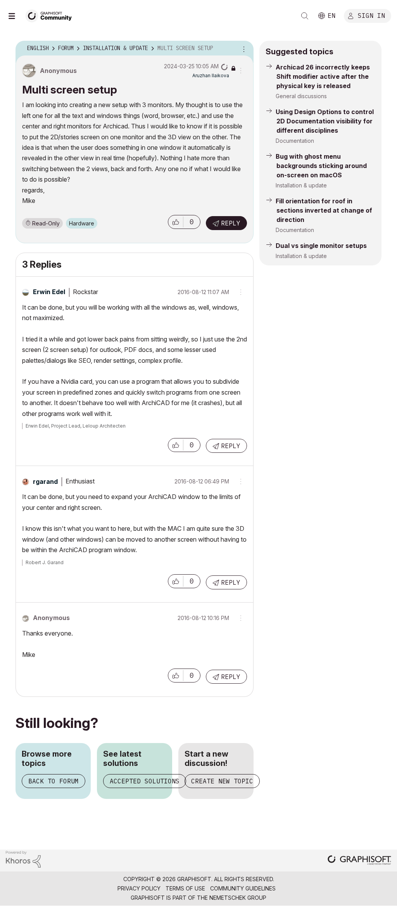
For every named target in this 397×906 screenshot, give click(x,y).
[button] (175, 222)
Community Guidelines (243, 888)
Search (305, 16)
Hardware (81, 223)
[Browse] (15, 16)
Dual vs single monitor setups (321, 245)
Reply (230, 223)
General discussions (301, 96)
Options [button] (243, 48)
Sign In (371, 15)
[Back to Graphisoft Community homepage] (51, 15)
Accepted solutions (145, 781)
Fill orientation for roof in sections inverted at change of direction (324, 210)
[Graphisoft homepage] (359, 860)
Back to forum (53, 781)
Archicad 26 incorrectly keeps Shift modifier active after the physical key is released (323, 76)
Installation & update (301, 185)
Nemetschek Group (237, 897)
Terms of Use (185, 888)
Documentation (295, 140)
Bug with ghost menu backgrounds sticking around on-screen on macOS (321, 165)
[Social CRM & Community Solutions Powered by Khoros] (23, 859)
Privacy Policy (139, 888)
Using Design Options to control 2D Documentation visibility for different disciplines (325, 121)
